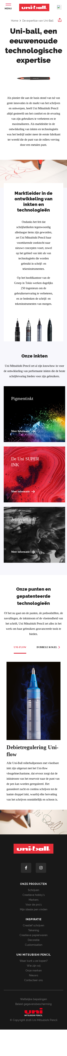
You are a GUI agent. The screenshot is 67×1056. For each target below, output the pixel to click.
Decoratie (33, 940)
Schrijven (33, 890)
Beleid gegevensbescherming (33, 1004)
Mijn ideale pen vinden (33, 909)
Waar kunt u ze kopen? (34, 960)
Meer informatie (20, 431)
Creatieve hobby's (34, 894)
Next (59, 647)
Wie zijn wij (33, 965)
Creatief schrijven (33, 925)
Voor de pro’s (33, 904)
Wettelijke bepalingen (33, 999)
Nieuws (33, 975)
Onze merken (33, 970)
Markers (34, 899)
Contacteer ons (33, 980)
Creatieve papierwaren (33, 935)
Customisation (33, 944)
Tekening (33, 930)
